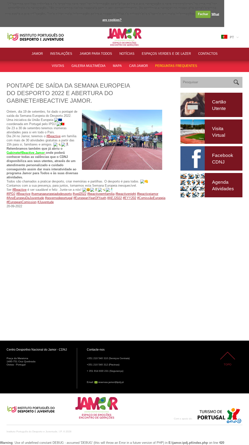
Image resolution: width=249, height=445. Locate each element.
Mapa (117, 66)
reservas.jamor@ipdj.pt (111, 382)
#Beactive (53, 136)
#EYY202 (129, 198)
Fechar (203, 14)
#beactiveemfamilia (101, 194)
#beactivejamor (147, 194)
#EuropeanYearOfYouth (89, 198)
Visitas (58, 66)
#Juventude (45, 202)
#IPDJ (11, 194)
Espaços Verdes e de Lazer (166, 53)
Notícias (126, 53)
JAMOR (37, 53)
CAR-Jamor (138, 66)
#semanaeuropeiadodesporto (51, 194)
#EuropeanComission (21, 202)
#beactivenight (126, 194)
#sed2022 (79, 194)
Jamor (112, 29)
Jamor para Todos (96, 53)
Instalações (61, 53)
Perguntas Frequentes (176, 66)
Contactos (208, 53)
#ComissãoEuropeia (151, 198)
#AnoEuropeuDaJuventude (25, 198)
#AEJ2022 (114, 198)
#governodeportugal (58, 198)
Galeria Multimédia (88, 66)
